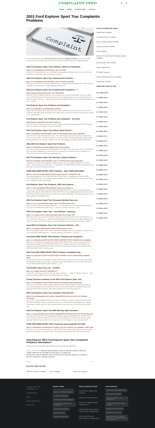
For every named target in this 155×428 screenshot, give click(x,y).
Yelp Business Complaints (103, 81)
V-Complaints (102, 199)
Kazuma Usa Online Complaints (105, 46)
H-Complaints (102, 131)
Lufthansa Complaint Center (88, 392)
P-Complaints (102, 170)
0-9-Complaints (102, 93)
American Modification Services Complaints (108, 77)
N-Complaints (102, 160)
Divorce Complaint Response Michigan (107, 42)
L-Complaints (102, 150)
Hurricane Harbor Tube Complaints (106, 62)
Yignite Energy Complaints (104, 32)
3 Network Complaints (48, 357)
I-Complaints (101, 136)
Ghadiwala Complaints (113, 412)
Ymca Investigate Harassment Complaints (89, 417)
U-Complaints (102, 194)
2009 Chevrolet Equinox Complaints (37, 355)
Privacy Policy (30, 405)
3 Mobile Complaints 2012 (34, 352)
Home (61, 9)
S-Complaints (101, 184)
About (69, 9)
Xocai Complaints (101, 51)
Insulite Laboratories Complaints (88, 403)
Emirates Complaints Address (63, 392)
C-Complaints (102, 107)
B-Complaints (102, 102)
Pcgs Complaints (59, 413)
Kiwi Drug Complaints (61, 416)
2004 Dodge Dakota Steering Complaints (53, 350)
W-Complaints (102, 203)
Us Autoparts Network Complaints (106, 37)
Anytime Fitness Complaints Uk (116, 390)
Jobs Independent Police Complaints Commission (89, 410)
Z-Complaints (102, 218)
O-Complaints (102, 165)
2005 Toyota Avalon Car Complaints (60, 355)
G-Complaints (102, 126)
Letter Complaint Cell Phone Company (115, 404)
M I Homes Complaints (103, 72)
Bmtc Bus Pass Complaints (114, 408)
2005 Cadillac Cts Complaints (61, 352)
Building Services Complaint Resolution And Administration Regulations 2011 (116, 418)
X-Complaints (102, 208)
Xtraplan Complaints (88, 398)
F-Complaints (102, 121)
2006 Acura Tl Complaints (79, 355)
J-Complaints (101, 141)
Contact (92, 9)
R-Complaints (102, 179)
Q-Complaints (102, 174)
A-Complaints (102, 97)
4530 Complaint (46, 352)
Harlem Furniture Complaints (63, 399)
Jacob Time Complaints (61, 409)
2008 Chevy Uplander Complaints (36, 371)
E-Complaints (102, 117)
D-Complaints (102, 112)
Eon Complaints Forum (113, 394)
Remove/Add (80, 9)
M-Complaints (102, 155)
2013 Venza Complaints (33, 357)
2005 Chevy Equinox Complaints (76, 350)
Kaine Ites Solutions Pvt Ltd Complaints (63, 404)
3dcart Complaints (55, 371)
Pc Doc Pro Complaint (61, 396)
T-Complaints (102, 189)
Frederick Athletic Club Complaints (114, 398)
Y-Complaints (102, 213)
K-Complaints (102, 146)
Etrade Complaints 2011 (103, 67)
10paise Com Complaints (80, 371)
